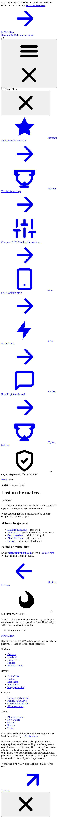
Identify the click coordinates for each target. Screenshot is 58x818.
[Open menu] (29, 63)
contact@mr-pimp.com (20, 553)
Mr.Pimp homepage (17, 529)
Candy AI (12, 657)
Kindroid (15, 665)
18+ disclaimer (31, 736)
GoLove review (15, 535)
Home (4, 479)
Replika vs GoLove (17, 700)
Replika (11, 662)
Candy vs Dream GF (17, 703)
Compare (23, 35)
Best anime (12, 681)
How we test (13, 719)
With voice (12, 684)
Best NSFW (13, 676)
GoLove (11, 654)
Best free (11, 679)
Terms (10, 728)
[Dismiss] (25, 804)
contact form (48, 553)
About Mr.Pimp (15, 538)
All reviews (13, 532)
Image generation (15, 687)
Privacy (11, 725)
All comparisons (15, 706)
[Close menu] (25, 103)
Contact (11, 541)
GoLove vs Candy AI (18, 698)
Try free (5, 790)
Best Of (14, 35)
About (31, 35)
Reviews (5, 35)
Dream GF (12, 660)
